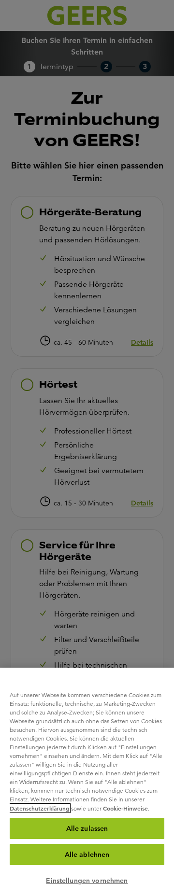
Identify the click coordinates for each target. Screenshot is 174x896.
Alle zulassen (87, 828)
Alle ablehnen (87, 854)
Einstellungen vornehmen (87, 880)
